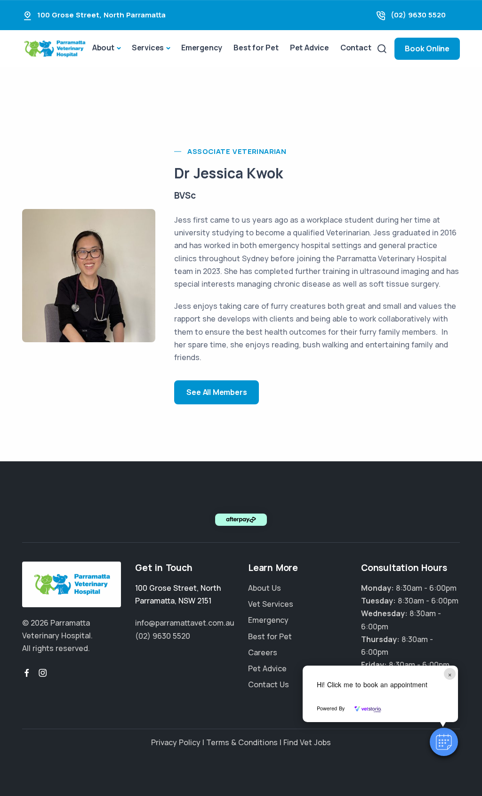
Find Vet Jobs (307, 742)
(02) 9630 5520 (418, 15)
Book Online (427, 48)
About (103, 47)
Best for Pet (256, 47)
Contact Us (268, 684)
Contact (355, 47)
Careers (262, 652)
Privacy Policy (176, 742)
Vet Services (270, 604)
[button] (444, 742)
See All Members (216, 392)
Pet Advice (309, 47)
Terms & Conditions (242, 742)
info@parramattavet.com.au (184, 623)
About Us (264, 588)
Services (148, 47)
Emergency (201, 47)
